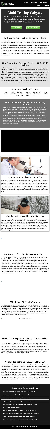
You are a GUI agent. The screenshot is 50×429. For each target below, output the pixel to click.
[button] (25, 391)
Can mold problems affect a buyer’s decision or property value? (19, 416)
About (38, 5)
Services (34, 2)
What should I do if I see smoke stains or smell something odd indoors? (21, 413)
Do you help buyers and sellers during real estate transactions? (19, 401)
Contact (46, 5)
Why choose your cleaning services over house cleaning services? (20, 410)
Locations (43, 2)
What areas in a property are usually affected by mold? (17, 398)
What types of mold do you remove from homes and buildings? (19, 391)
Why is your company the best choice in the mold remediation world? (20, 419)
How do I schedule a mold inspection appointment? (16, 394)
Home (26, 2)
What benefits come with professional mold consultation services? (20, 404)
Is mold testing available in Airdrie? (11, 407)
